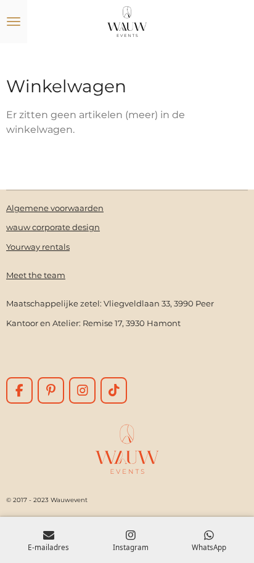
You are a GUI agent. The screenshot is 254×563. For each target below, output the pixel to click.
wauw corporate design (53, 227)
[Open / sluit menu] (13, 21)
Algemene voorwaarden (55, 208)
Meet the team (35, 275)
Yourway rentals (38, 247)
